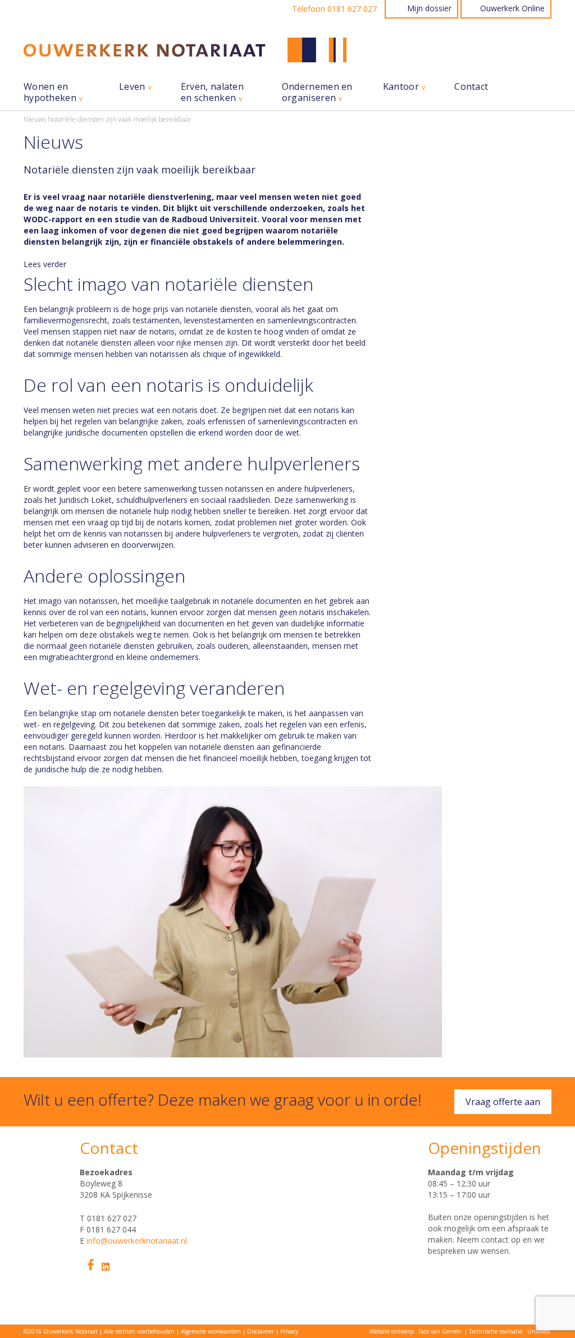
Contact (471, 87)
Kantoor (401, 87)
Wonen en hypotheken (50, 92)
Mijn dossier (429, 8)
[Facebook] (91, 1265)
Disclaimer (260, 1331)
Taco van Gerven (439, 1331)
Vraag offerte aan (503, 1102)
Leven (132, 87)
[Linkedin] (105, 1267)
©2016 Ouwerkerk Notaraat (61, 1331)
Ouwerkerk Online (512, 8)
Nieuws (35, 119)
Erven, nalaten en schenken (212, 92)
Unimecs (538, 1331)
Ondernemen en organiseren (317, 92)
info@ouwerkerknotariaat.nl (136, 1240)
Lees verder (45, 264)
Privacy (289, 1331)
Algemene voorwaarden (211, 1331)
